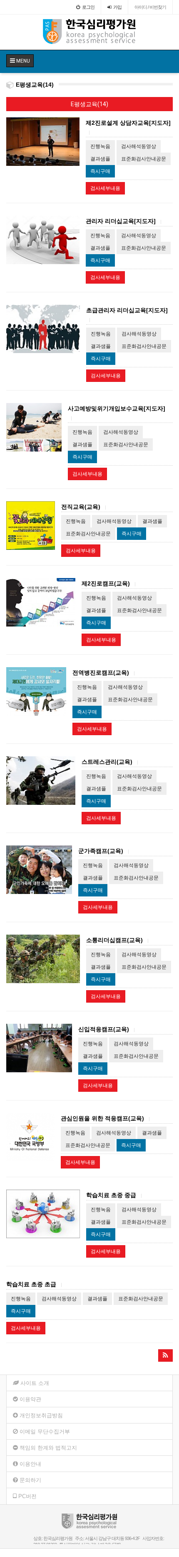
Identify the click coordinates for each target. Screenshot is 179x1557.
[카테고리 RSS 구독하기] (165, 1355)
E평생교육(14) (89, 104)
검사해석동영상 (138, 146)
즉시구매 (100, 171)
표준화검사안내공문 (143, 159)
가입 (117, 7)
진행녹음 (100, 146)
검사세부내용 (105, 188)
